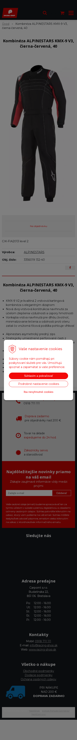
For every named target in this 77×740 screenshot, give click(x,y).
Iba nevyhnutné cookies (38, 391)
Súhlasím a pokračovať (38, 375)
